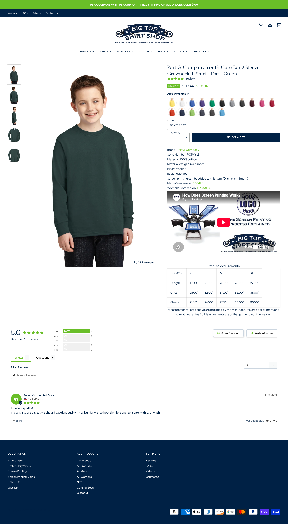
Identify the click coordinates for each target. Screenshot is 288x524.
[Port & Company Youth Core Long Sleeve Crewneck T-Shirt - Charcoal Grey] (212, 115)
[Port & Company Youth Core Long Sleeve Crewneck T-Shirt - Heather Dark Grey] (242, 106)
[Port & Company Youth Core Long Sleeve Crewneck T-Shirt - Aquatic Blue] (222, 115)
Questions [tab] (42, 357)
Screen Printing (17, 471)
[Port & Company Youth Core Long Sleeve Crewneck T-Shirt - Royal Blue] (192, 106)
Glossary (13, 487)
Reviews (12, 13)
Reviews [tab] (18, 357)
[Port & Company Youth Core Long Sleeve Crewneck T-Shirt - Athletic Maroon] (252, 106)
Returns (36, 13)
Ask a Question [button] (230, 333)
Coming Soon (85, 487)
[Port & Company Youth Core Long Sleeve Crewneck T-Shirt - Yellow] (172, 106)
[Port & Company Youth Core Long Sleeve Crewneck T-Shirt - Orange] (172, 115)
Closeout (82, 493)
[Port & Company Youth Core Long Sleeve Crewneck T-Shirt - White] (182, 106)
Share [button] (18, 420)
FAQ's (24, 13)
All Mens (82, 471)
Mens (104, 51)
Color (179, 51)
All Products (84, 466)
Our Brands (84, 460)
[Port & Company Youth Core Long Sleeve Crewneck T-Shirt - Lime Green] (192, 115)
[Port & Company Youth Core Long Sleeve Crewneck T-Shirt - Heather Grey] (232, 106)
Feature (200, 51)
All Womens (84, 477)
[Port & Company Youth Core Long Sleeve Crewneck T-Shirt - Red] (272, 106)
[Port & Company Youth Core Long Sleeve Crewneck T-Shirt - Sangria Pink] (262, 106)
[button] (268, 420)
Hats (162, 51)
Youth (144, 51)
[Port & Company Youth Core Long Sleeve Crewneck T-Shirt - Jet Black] (222, 106)
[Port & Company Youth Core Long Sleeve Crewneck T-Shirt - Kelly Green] (212, 106)
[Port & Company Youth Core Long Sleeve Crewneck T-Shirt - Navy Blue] (182, 115)
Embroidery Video (19, 466)
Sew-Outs (14, 482)
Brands (85, 51)
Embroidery (15, 460)
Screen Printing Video (21, 477)
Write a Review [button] (264, 333)
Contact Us (52, 13)
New (79, 482)
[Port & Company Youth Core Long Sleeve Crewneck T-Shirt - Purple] (202, 106)
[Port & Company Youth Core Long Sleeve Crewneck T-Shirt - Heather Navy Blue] (202, 115)
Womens (124, 51)
